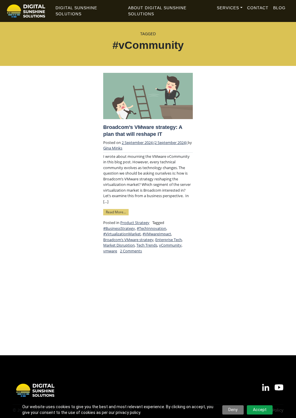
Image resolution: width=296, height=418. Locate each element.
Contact (258, 7)
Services (228, 7)
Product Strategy (134, 222)
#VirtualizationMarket (122, 233)
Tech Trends (146, 245)
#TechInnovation (151, 228)
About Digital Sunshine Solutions (157, 10)
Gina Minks (112, 148)
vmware (110, 251)
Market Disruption (119, 245)
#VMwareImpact (157, 233)
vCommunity (170, 245)
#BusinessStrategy (119, 228)
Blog (279, 7)
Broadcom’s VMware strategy (128, 239)
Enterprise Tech (168, 239)
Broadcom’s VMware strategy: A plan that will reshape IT (142, 130)
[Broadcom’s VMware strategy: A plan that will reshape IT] (148, 96)
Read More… (117, 211)
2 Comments (131, 251)
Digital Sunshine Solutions (76, 10)
